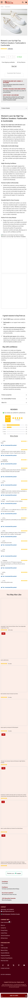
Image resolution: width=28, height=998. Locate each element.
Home (2, 6)
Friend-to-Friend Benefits (6, 958)
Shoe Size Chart (4, 960)
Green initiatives (5, 922)
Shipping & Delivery (5, 955)
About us (3, 925)
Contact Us (3, 928)
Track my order (4, 947)
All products (7, 6)
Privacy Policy (4, 930)
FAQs (2, 945)
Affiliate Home (4, 938)
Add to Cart (14, 995)
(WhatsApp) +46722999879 (7, 909)
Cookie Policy (4, 933)
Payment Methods (5, 953)
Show (26, 996)
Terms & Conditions (5, 935)
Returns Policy (4, 950)
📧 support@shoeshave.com (7, 911)
